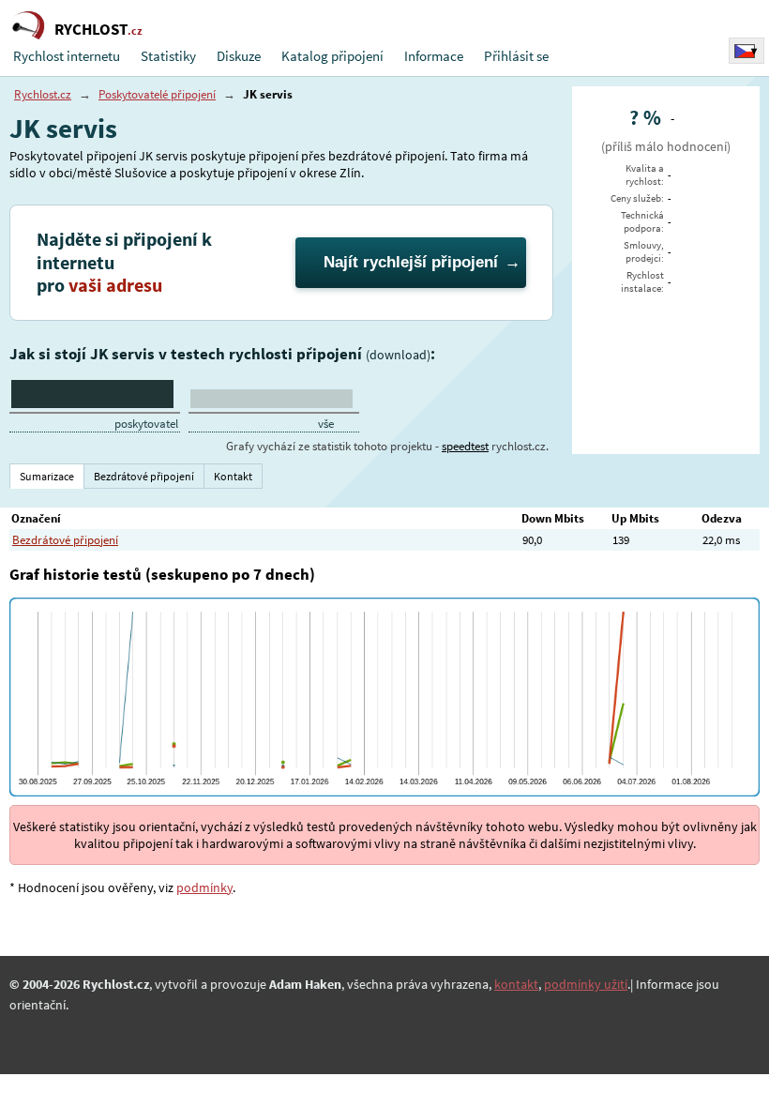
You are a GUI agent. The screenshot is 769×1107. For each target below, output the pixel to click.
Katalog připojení (332, 56)
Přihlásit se (516, 56)
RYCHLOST (98, 29)
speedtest (465, 446)
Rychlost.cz (42, 94)
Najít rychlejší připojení (411, 262)
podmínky (204, 887)
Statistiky (168, 56)
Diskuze (239, 56)
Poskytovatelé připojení (157, 94)
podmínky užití (585, 984)
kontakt (516, 984)
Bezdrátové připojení (65, 540)
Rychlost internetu (66, 56)
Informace (433, 56)
